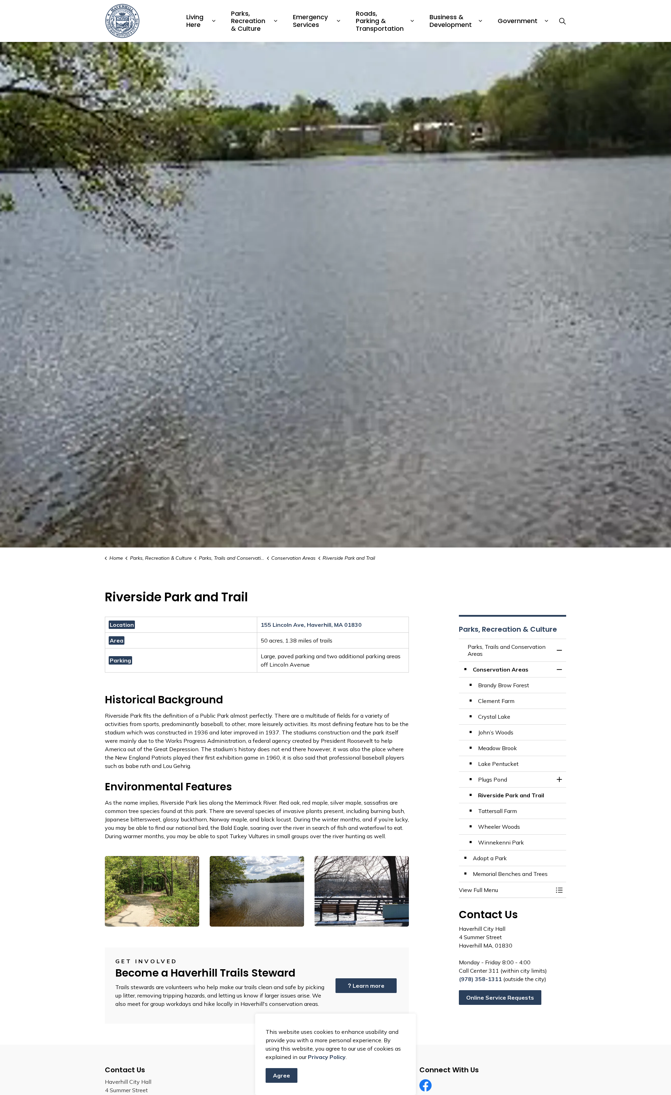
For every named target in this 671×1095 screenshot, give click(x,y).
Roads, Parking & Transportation (380, 21)
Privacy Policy (327, 1056)
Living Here (195, 21)
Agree (281, 1075)
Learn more (368, 985)
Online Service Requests (500, 997)
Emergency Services (311, 21)
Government (517, 20)
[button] (152, 891)
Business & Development (451, 21)
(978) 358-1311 (480, 979)
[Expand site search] (562, 21)
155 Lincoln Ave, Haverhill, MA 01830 (311, 624)
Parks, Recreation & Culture (249, 21)
